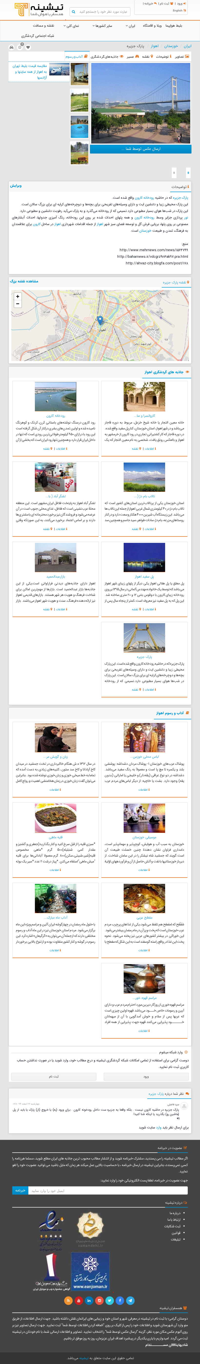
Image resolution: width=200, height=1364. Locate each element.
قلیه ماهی (56, 837)
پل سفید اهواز (144, 576)
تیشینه (84, 1358)
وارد (158, 1127)
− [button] (17, 304)
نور (186, 217)
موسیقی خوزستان (144, 837)
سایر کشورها (103, 26)
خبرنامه (148, 3)
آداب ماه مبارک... (55, 917)
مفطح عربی (144, 917)
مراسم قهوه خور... (144, 998)
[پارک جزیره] (140, 102)
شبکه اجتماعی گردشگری (37, 36)
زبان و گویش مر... (55, 756)
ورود (179, 3)
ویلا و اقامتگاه (152, 25)
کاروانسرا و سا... (144, 415)
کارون (36, 224)
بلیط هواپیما (174, 25)
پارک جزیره (180, 197)
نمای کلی (72, 26)
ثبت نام (164, 3)
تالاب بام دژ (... (144, 496)
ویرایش (16, 185)
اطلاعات (149, 448)
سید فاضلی (173, 1105)
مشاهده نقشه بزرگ (24, 281)
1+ (178, 1118)
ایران (131, 26)
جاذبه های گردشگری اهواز (164, 372)
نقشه (135, 448)
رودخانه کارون (144, 197)
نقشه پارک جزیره (174, 282)
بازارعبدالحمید (55, 576)
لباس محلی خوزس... (144, 756)
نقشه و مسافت (43, 25)
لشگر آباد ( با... (56, 496)
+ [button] (17, 296)
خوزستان (171, 46)
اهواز (155, 46)
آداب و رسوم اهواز (170, 713)
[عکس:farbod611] (80, 74)
